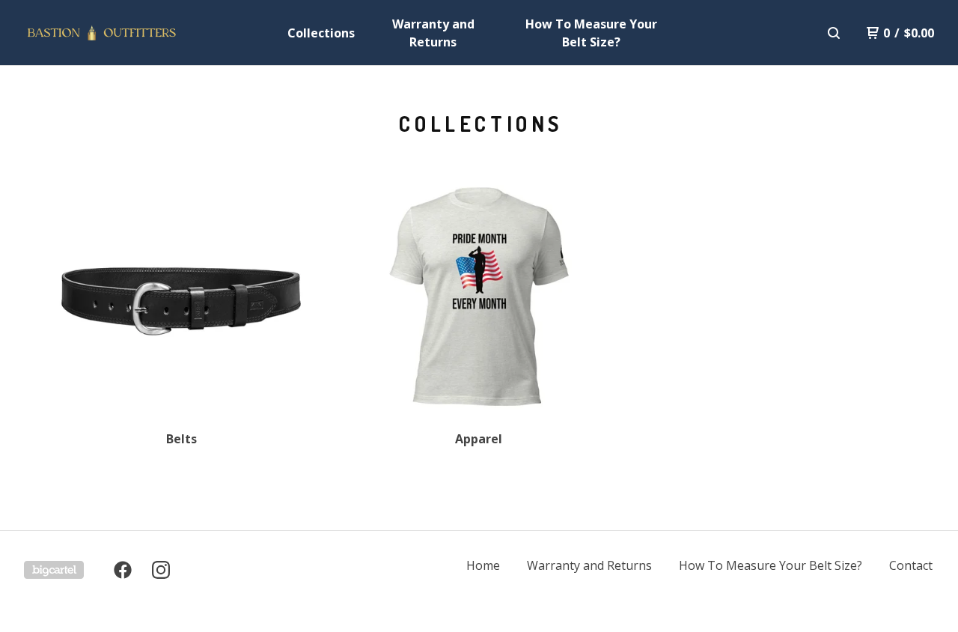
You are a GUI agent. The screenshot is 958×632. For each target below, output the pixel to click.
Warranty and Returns (433, 33)
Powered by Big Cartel (54, 570)
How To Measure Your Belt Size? (591, 33)
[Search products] (834, 33)
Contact (911, 565)
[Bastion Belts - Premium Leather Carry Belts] (102, 33)
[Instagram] (161, 570)
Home (483, 565)
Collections (321, 33)
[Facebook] (123, 570)
